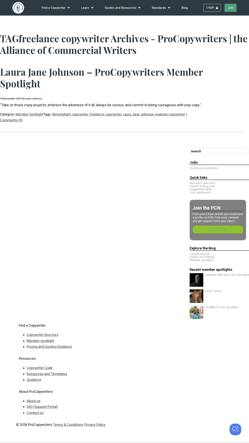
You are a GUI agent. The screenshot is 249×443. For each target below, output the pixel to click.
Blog (184, 8)
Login (210, 7)
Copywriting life (200, 253)
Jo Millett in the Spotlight (221, 307)
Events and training (202, 257)
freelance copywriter (105, 114)
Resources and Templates (47, 374)
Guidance (34, 380)
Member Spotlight (29, 114)
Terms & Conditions (68, 425)
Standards (159, 8)
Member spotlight (201, 260)
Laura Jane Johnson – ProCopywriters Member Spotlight (101, 78)
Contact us (35, 413)
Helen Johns (213, 291)
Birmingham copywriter (70, 114)
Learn (85, 8)
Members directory (202, 183)
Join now (218, 229)
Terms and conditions (204, 168)
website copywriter (170, 114)
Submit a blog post (202, 186)
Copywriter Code (40, 368)
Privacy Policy (95, 425)
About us (33, 401)
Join (230, 8)
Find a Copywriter (54, 8)
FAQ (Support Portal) (42, 407)
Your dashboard (200, 192)
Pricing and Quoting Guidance (49, 347)
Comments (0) (11, 120)
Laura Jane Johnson (138, 114)
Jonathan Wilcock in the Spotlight (227, 275)
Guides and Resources (120, 8)
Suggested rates (201, 189)
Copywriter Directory (42, 335)
